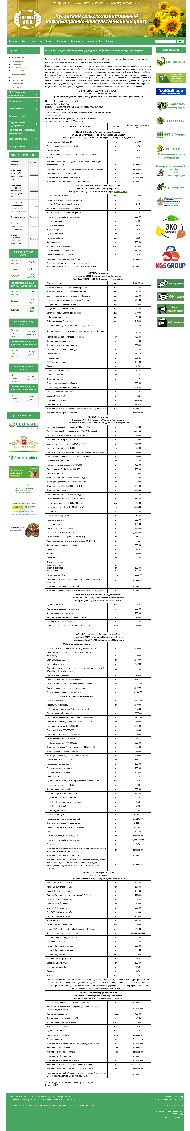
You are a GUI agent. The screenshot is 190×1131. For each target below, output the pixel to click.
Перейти (34, 175)
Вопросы (61, 41)
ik (120, 191)
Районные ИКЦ (94, 41)
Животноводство (19, 58)
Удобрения (16, 77)
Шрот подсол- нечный (14, 378)
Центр (24, 41)
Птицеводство (18, 61)
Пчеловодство (18, 71)
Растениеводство (19, 67)
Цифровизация (18, 87)
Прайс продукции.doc (88, 1082)
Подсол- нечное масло (14, 333)
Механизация (17, 80)
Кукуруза (15, 276)
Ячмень (14, 269)
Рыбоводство (17, 64)
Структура (37, 41)
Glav (114, 998)
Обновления (76, 41)
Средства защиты (19, 74)
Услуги (49, 41)
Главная (13, 41)
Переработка (17, 84)
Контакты (111, 41)
